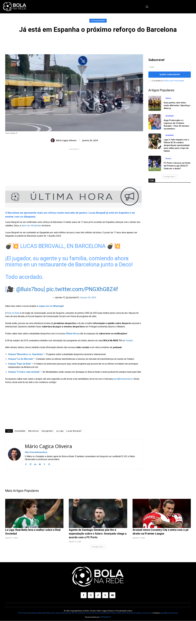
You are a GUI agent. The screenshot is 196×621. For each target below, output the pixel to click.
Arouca (168, 158)
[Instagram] (30, 464)
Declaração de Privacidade (73, 613)
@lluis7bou (29, 289)
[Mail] (40, 464)
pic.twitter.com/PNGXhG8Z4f (82, 289)
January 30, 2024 (87, 297)
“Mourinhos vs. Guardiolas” (26, 354)
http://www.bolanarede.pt (36, 452)
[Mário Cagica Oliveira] (53, 140)
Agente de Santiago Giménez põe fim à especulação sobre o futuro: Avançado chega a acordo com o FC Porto (98, 533)
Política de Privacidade (173, 81)
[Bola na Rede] (15, 6)
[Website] (49, 464)
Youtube (129, 340)
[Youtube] (112, 595)
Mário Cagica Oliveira (66, 140)
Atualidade (98, 21)
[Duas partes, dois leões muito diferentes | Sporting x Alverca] (154, 103)
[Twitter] (44, 464)
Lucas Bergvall (73, 431)
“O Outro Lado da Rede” (24, 372)
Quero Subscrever (169, 74)
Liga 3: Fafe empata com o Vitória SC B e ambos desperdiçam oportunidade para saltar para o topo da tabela (177, 145)
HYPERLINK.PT (105, 617)
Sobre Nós (129, 613)
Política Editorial (117, 613)
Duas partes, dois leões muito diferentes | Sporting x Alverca (177, 105)
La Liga (59, 431)
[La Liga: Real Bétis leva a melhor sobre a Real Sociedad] (34, 513)
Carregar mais (168, 176)
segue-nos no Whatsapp (51, 306)
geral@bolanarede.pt (123, 379)
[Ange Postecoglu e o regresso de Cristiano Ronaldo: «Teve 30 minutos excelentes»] (154, 121)
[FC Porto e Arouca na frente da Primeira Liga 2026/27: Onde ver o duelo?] (154, 163)
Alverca (168, 98)
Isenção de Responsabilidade (97, 613)
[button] (147, 6)
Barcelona (33, 431)
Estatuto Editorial (37, 613)
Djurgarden (47, 431)
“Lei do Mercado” (21, 359)
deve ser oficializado (31, 225)
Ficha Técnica (23, 613)
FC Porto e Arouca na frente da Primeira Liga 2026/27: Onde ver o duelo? (177, 166)
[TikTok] (98, 595)
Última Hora (72, 333)
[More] (158, 41)
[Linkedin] (35, 464)
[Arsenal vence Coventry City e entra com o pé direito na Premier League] (162, 513)
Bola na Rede (13, 313)
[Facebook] (26, 464)
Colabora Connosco (143, 613)
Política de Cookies (53, 613)
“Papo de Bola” (19, 363)
